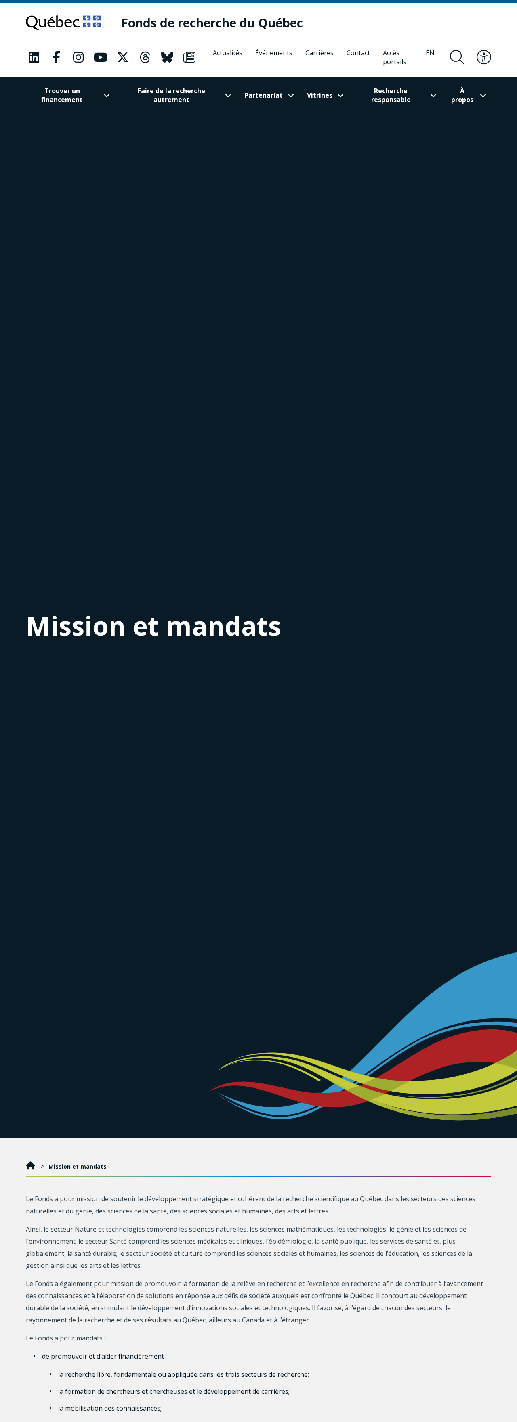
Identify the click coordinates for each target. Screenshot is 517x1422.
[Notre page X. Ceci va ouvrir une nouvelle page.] (123, 57)
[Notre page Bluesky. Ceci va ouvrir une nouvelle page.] (167, 57)
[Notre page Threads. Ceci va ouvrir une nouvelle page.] (145, 57)
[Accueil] (31, 1166)
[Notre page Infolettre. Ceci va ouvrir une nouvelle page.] (189, 57)
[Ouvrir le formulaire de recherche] (457, 57)
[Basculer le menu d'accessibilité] (484, 57)
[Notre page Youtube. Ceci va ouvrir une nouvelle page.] (100, 57)
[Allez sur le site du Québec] (63, 22)
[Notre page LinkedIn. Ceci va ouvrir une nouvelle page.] (34, 57)
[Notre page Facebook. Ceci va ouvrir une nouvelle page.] (56, 57)
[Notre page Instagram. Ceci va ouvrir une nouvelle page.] (78, 57)
